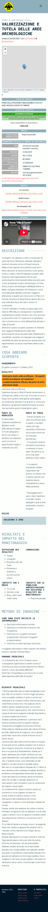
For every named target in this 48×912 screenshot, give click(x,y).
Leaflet (4, 90)
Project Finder (22, 895)
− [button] (5, 52)
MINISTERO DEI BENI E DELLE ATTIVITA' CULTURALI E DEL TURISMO (24, 211)
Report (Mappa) (23, 900)
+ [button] (5, 49)
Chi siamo (37, 893)
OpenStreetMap (19, 90)
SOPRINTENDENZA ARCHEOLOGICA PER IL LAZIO (24, 194)
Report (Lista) (22, 898)
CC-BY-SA (36, 90)
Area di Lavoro (22, 893)
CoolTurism (29, 38)
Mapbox (6, 92)
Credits (36, 898)
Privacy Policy (38, 895)
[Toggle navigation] (40, 6)
